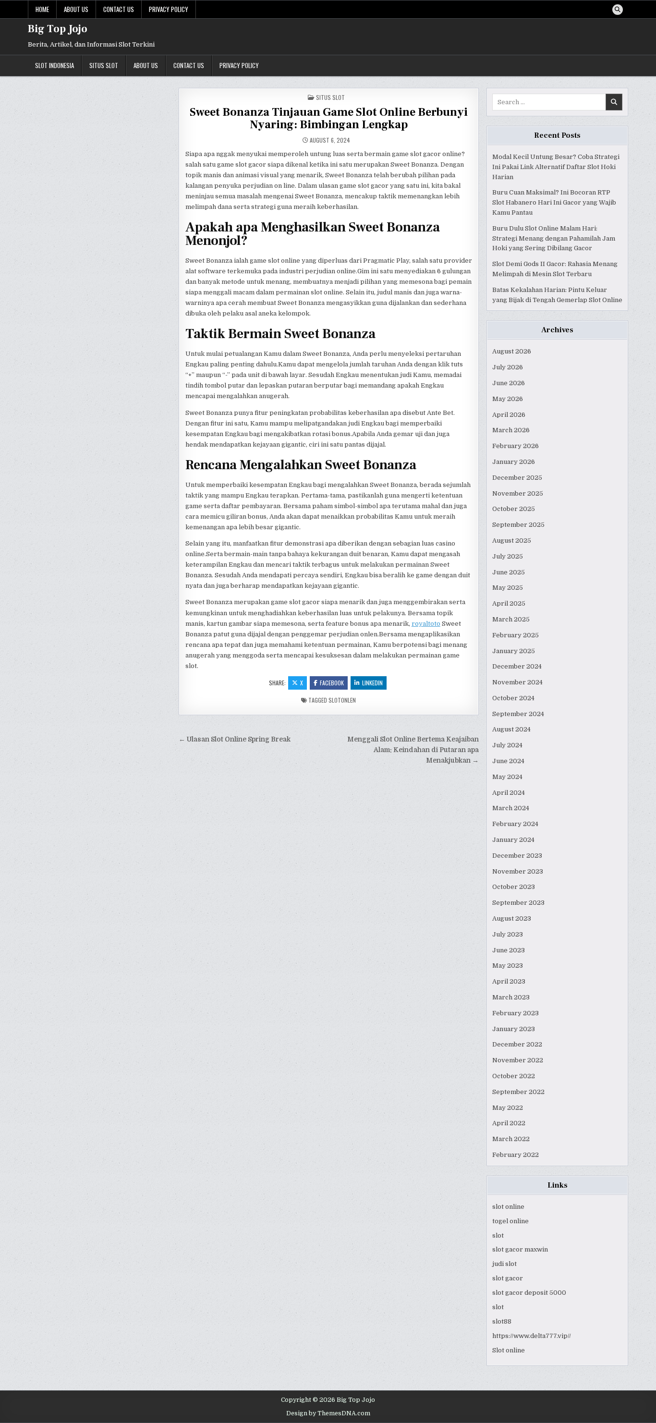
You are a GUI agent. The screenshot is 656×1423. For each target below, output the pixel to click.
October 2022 (513, 1076)
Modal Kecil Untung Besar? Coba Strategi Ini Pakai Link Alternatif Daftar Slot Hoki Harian (556, 167)
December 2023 (517, 855)
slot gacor (507, 1278)
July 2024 (507, 745)
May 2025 (507, 587)
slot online (508, 1206)
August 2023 (511, 918)
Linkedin (372, 683)
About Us (76, 9)
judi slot (504, 1263)
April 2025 (508, 603)
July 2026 (507, 367)
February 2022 (515, 1154)
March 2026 (511, 430)
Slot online (508, 1350)
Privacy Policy (168, 9)
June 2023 (508, 950)
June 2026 (508, 383)
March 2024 (510, 808)
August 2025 (511, 540)
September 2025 (518, 524)
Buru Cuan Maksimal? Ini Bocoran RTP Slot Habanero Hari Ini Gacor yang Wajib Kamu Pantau (554, 202)
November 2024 (517, 682)
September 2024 (518, 714)
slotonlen (342, 700)
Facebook (332, 683)
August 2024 (511, 729)
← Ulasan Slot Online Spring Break (235, 739)
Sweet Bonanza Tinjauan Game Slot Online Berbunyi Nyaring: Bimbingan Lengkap (329, 118)
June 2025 (508, 572)
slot (498, 1235)
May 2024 (507, 776)
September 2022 (518, 1091)
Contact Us (118, 9)
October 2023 (513, 886)
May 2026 (507, 398)
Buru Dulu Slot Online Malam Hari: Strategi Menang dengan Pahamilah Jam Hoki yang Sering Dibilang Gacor (553, 238)
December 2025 (517, 477)
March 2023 (511, 997)
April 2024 (508, 792)
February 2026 (515, 446)
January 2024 (513, 839)
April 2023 (508, 981)
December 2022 (517, 1044)
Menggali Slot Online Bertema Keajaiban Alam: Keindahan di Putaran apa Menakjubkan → (413, 750)
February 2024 (515, 823)
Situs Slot (103, 65)
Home (42, 9)
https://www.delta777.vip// (531, 1335)
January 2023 (513, 1029)
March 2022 (511, 1139)
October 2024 (513, 698)
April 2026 (508, 414)
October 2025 (513, 508)
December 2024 (517, 666)
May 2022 (507, 1107)
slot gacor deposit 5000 (529, 1292)
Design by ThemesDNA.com (328, 1413)
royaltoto (426, 623)
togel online (510, 1221)
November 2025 (517, 493)
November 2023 (517, 871)
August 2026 (511, 351)
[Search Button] (617, 9)
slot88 (501, 1321)
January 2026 (513, 461)
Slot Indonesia (54, 65)
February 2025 (515, 635)
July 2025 (507, 556)
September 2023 (518, 902)
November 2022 (517, 1060)
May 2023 (507, 965)
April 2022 (508, 1123)
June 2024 (508, 761)
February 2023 (515, 1013)
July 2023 (507, 934)
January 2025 (513, 651)
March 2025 (511, 619)
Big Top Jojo (57, 29)
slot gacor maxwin (520, 1249)
